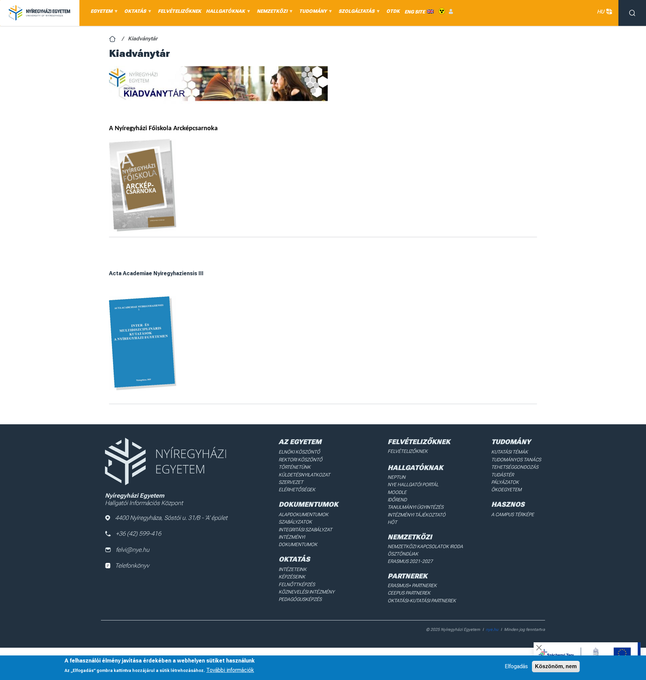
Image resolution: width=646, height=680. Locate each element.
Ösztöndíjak (403, 554)
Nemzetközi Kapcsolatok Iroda (425, 546)
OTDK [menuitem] (393, 11)
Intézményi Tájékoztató (416, 514)
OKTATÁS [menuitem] (134, 12)
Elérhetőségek (297, 489)
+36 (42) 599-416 (138, 533)
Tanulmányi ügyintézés (415, 507)
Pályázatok (505, 482)
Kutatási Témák (509, 452)
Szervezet (291, 482)
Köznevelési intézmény (306, 592)
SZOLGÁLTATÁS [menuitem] (355, 12)
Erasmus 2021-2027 (410, 561)
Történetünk (295, 467)
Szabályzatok (295, 522)
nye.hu (492, 629)
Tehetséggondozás (514, 467)
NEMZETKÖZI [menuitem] (270, 12)
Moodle (397, 492)
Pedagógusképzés (300, 599)
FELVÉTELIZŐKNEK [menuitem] (179, 11)
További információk (230, 670)
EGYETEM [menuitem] (100, 12)
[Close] (539, 648)
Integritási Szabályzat (305, 529)
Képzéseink (292, 576)
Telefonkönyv (132, 565)
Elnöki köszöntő (299, 452)
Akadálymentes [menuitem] (441, 11)
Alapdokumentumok (303, 514)
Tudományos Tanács (516, 459)
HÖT (392, 522)
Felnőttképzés (297, 584)
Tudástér (502, 474)
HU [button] (600, 11)
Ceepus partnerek (409, 593)
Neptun (396, 477)
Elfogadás (516, 666)
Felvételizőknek (408, 451)
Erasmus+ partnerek (412, 585)
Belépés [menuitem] (450, 11)
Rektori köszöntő (300, 459)
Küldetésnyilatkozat (304, 474)
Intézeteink (293, 569)
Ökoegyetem (506, 489)
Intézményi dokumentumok (298, 540)
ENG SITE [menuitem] (414, 11)
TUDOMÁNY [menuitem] (312, 12)
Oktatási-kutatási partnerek (422, 600)
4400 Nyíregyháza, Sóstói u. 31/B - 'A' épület (171, 517)
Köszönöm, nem (556, 666)
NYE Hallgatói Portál (413, 484)
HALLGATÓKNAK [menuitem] (224, 12)
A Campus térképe (512, 514)
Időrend (397, 499)
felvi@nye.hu (132, 549)
